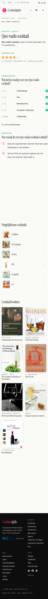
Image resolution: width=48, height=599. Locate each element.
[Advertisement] (24, 185)
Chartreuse (22, 90)
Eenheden (6, 573)
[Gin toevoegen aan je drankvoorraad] (46, 97)
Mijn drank (32, 533)
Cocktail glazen (8, 563)
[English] (36, 10)
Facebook (32, 559)
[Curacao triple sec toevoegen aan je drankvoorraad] (46, 110)
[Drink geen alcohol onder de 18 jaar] (8, 538)
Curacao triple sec (25, 110)
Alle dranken (7, 556)
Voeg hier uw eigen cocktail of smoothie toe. (36, 543)
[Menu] (43, 10)
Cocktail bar (7, 569)
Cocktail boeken (8, 566)
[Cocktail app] (36, 570)
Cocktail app (33, 566)
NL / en (42, 2)
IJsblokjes (21, 116)
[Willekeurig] (30, 10)
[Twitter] (29, 570)
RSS (29, 563)
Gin (18, 97)
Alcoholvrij (32, 530)
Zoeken (5, 579)
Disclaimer (20, 538)
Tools (4, 559)
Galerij (30, 536)
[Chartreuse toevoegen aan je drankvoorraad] (46, 91)
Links (4, 576)
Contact (31, 575)
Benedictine (22, 103)
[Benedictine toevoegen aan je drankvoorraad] (46, 103)
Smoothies (32, 526)
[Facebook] (33, 570)
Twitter (30, 556)
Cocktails (31, 523)
